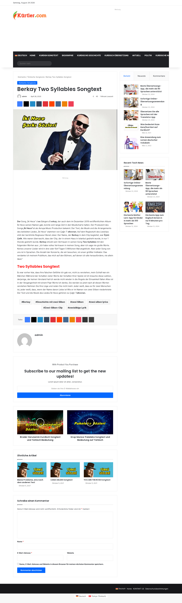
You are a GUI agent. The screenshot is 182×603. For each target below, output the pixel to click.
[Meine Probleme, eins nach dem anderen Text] (31, 469)
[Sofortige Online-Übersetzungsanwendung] (131, 102)
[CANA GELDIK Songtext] (65, 469)
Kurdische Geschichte (89, 55)
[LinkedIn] (32, 104)
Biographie (67, 55)
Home (32, 55)
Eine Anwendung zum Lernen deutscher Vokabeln (150, 140)
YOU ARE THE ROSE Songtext (97, 479)
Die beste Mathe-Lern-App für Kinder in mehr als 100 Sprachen (133, 219)
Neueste (142, 76)
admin (24, 96)
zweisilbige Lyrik (77, 307)
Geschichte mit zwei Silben (51, 302)
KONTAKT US (138, 589)
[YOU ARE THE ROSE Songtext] (98, 469)
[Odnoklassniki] (64, 104)
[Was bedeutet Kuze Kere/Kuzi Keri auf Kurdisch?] (131, 127)
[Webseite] (36, 339)
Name (20, 541)
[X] (26, 104)
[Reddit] (51, 104)
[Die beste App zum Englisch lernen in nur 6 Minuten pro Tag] (155, 207)
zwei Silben (78, 302)
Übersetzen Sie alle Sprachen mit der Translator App (149, 114)
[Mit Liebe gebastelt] (29, 15)
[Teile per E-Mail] (85, 319)
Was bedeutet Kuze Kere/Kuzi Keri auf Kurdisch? (149, 127)
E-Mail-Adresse (24, 553)
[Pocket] (71, 104)
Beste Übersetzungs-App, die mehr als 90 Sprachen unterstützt (151, 89)
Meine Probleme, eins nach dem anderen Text (30, 481)
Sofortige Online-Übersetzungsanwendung (152, 101)
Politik (148, 55)
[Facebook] (20, 104)
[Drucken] (91, 319)
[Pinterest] (45, 104)
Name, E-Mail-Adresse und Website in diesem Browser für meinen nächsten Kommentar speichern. (61, 564)
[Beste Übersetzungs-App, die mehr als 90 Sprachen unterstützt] (131, 90)
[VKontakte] (58, 104)
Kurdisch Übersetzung (117, 55)
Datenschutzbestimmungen (156, 589)
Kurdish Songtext (48, 55)
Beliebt (127, 76)
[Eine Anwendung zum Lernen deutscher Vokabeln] (131, 142)
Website (70, 553)
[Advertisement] (117, 30)
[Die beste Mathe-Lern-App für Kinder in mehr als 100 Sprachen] (133, 207)
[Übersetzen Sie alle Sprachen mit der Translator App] (131, 115)
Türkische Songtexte (36, 77)
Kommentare (159, 76)
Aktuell (136, 55)
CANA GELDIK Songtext (61, 479)
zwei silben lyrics (99, 302)
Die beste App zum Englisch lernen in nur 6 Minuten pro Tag (154, 219)
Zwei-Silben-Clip (53, 307)
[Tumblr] (39, 104)
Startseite (21, 77)
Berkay (26, 302)
